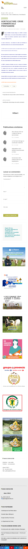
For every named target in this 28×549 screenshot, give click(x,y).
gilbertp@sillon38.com (8, 499)
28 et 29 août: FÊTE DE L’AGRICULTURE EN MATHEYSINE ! (17, 133)
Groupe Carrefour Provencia (7, 518)
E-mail (5, 199)
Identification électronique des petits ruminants (13, 102)
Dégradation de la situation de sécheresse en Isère (18, 150)
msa (14, 86)
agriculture (4, 18)
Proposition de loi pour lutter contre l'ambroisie (13, 94)
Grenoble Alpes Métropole (7, 514)
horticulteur (6, 86)
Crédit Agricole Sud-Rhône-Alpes (9, 510)
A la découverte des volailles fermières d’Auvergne (13, 529)
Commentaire (7, 179)
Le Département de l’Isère (7, 521)
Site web (5, 207)
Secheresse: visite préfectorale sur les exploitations (17, 159)
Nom (5, 191)
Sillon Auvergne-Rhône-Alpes (11, 526)
